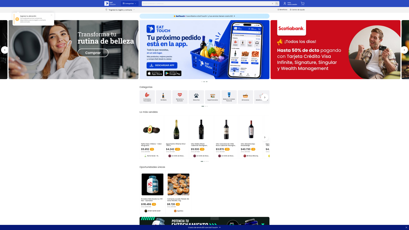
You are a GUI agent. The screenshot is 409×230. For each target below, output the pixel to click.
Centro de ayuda (298, 10)
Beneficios (283, 10)
